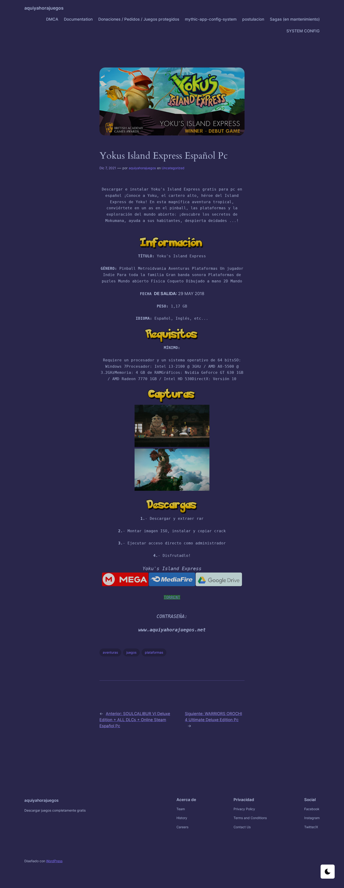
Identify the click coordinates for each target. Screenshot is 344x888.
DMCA (52, 19)
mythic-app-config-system (211, 19)
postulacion (253, 19)
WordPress (54, 861)
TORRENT (172, 597)
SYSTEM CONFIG (303, 31)
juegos (131, 652)
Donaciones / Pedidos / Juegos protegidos (138, 19)
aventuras (110, 652)
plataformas (154, 652)
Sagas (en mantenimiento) (295, 19)
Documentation (78, 19)
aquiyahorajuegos (43, 8)
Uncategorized (173, 168)
